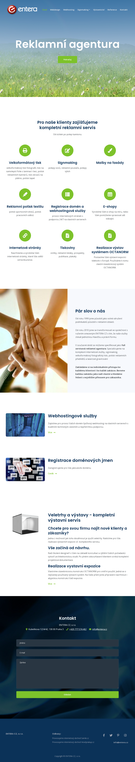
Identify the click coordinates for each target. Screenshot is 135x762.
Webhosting (68, 9)
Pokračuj (67, 59)
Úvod (44, 9)
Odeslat (67, 694)
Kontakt (124, 9)
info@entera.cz (99, 629)
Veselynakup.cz (87, 742)
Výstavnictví (98, 9)
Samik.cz (85, 738)
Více (50, 432)
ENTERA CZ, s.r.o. (72, 756)
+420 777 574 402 (77, 629)
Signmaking (83, 9)
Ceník (51, 473)
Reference (112, 9)
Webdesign (55, 9)
